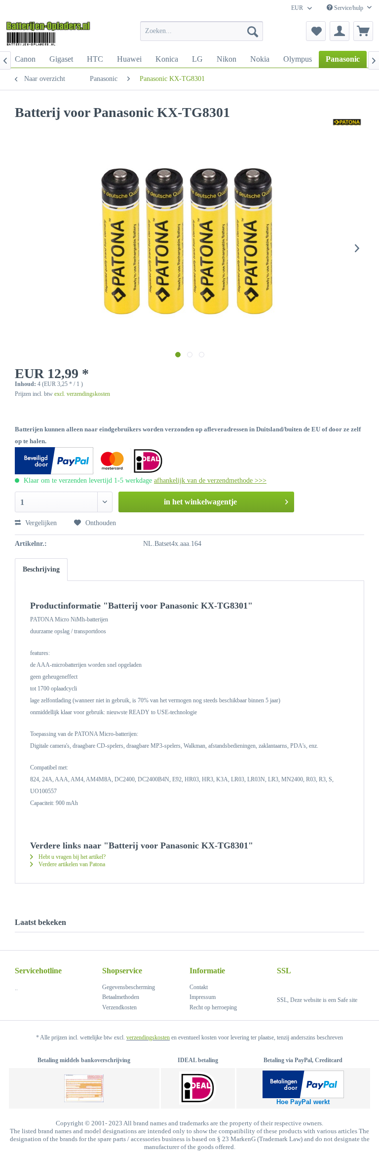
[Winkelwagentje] (363, 31)
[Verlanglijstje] (316, 31)
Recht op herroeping (213, 1007)
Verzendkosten (119, 1007)
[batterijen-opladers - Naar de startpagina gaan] (48, 33)
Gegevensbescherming (128, 987)
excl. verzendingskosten (82, 393)
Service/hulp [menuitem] (349, 7)
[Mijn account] (339, 31)
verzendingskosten (148, 1037)
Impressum (203, 997)
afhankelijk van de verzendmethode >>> (210, 480)
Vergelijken (40, 523)
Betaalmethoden (120, 997)
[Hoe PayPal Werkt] (303, 1084)
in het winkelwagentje (200, 502)
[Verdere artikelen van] (347, 122)
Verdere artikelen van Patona (71, 864)
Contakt (199, 987)
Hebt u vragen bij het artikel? (71, 856)
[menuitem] (202, 31)
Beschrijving (41, 569)
